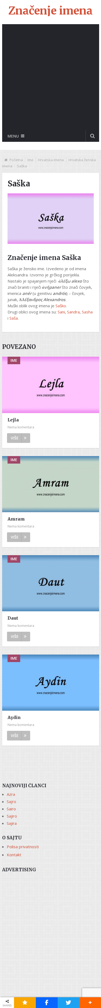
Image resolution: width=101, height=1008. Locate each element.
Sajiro (12, 816)
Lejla (13, 419)
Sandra (73, 312)
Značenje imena (50, 10)
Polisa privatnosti (23, 846)
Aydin (14, 717)
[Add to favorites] (25, 1002)
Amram (16, 519)
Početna (16, 159)
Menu (13, 136)
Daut (13, 618)
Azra (11, 794)
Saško (60, 305)
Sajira (12, 823)
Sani (61, 312)
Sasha (87, 312)
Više (15, 437)
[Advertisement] (50, 77)
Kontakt (14, 854)
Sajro (11, 801)
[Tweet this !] (68, 1002)
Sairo (11, 808)
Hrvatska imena (51, 159)
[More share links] (90, 1002)
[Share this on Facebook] (47, 1002)
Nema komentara (21, 427)
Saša (13, 318)
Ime (30, 159)
